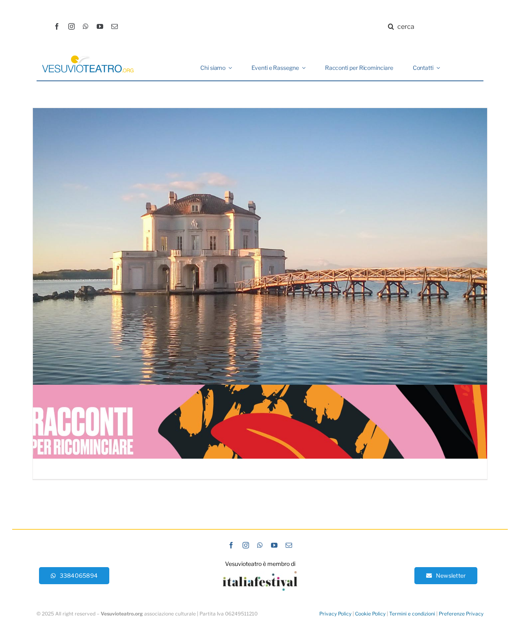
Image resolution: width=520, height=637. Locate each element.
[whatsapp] (86, 26)
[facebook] (57, 26)
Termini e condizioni (412, 614)
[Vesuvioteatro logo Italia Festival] (260, 574)
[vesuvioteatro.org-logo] (88, 58)
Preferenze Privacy (461, 614)
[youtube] (100, 26)
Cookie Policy (370, 614)
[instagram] (71, 26)
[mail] (114, 26)
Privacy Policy (335, 614)
